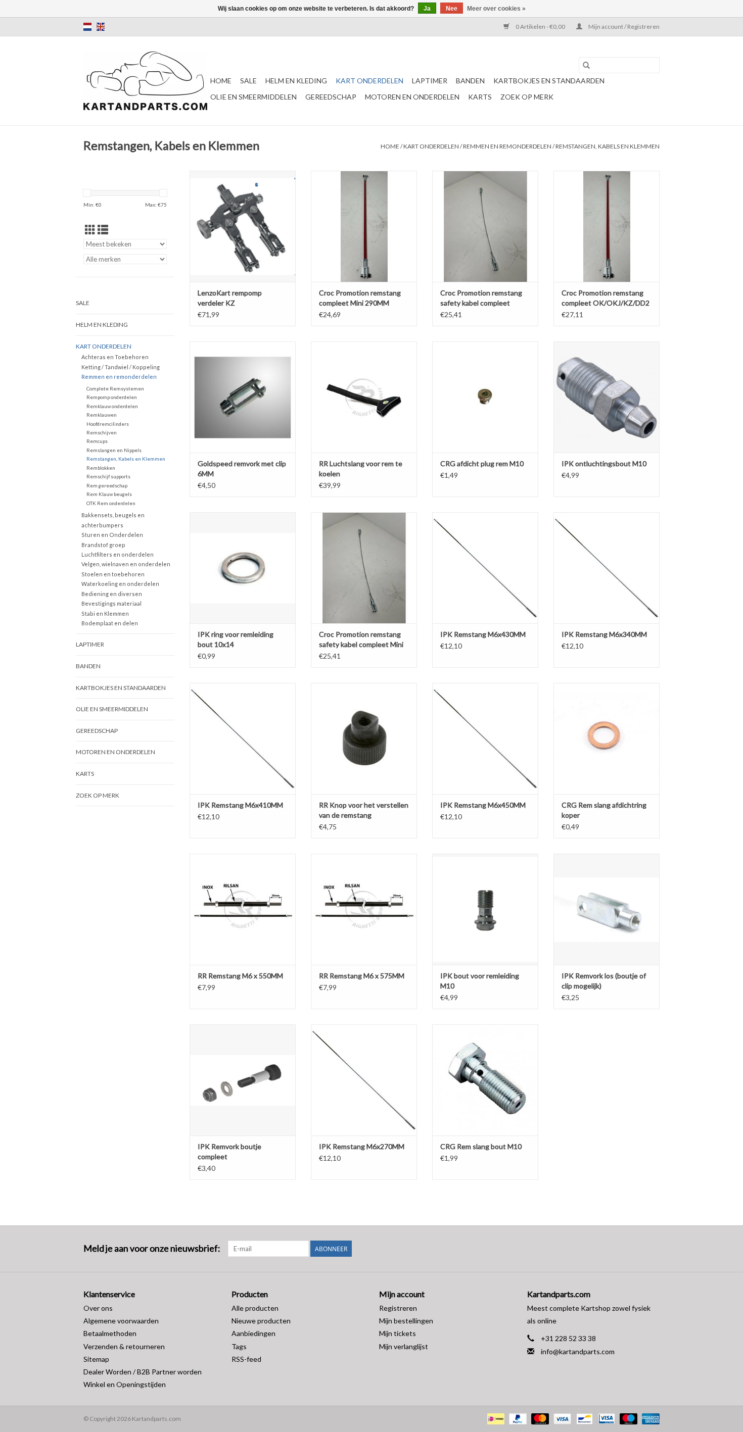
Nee (451, 8)
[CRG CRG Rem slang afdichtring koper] (606, 738)
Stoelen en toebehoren (113, 574)
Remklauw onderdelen (112, 406)
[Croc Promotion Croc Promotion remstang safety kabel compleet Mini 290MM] (364, 567)
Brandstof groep (103, 544)
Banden (470, 80)
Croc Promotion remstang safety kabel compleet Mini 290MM (361, 640)
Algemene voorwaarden (121, 1320)
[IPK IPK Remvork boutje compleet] (243, 1079)
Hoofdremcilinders (107, 424)
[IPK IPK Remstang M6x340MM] (606, 567)
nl (87, 27)
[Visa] (561, 1418)
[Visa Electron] (605, 1418)
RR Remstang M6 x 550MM (240, 975)
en (101, 27)
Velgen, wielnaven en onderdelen (125, 564)
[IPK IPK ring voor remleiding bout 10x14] (243, 567)
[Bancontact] (583, 1418)
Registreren (398, 1308)
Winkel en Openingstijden (124, 1384)
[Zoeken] (586, 65)
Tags (239, 1346)
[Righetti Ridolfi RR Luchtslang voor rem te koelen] (364, 397)
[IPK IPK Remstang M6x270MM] (364, 1079)
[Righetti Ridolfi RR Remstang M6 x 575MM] (364, 909)
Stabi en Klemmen (105, 613)
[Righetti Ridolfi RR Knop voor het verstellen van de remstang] (364, 738)
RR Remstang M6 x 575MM (361, 975)
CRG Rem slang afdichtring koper (604, 810)
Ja (427, 8)
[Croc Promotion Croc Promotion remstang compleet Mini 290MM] (364, 226)
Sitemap (96, 1359)
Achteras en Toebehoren (115, 357)
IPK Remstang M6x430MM (483, 634)
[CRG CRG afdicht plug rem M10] (485, 397)
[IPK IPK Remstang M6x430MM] (485, 567)
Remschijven (101, 432)
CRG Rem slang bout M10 (481, 1146)
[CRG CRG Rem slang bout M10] (485, 1079)
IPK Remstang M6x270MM (361, 1146)
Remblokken (100, 468)
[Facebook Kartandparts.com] (634, 1249)
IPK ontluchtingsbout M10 (604, 463)
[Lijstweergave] (103, 229)
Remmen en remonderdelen (507, 146)
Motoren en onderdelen (412, 96)
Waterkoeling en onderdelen (120, 583)
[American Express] (649, 1418)
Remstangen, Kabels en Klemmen (607, 146)
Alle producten (254, 1308)
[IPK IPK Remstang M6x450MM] (485, 738)
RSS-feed (246, 1359)
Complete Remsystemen (115, 388)
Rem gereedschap (106, 485)
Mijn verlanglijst (403, 1346)
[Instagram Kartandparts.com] (651, 1249)
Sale (248, 80)
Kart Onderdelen (369, 80)
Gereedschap (330, 96)
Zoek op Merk (526, 96)
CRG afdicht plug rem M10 (482, 463)
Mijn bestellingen (406, 1320)
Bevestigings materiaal (111, 603)
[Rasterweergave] (90, 229)
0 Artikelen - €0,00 (540, 26)
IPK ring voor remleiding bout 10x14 (235, 639)
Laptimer (429, 80)
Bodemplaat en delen (109, 623)
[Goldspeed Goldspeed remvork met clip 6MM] (243, 397)
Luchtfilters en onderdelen (117, 554)
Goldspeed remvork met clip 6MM (242, 468)
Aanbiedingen (253, 1333)
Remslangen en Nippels (114, 450)
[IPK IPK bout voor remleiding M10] (485, 909)
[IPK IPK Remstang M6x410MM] (243, 738)
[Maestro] (627, 1418)
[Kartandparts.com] (145, 81)
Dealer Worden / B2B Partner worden (142, 1371)
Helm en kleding (296, 80)
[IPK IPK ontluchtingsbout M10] (606, 397)
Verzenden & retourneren (124, 1346)
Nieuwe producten (261, 1320)
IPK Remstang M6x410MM (240, 805)
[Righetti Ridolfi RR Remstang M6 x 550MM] (243, 909)
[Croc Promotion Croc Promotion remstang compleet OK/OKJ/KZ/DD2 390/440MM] (606, 226)
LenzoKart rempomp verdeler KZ (230, 297)
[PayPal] (516, 1418)
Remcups (97, 441)
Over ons (98, 1308)
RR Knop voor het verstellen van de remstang (363, 810)
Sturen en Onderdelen (112, 534)
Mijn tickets (397, 1333)
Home (220, 80)
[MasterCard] (539, 1418)
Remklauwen (101, 415)
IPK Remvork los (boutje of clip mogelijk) (604, 980)
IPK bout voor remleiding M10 (479, 980)
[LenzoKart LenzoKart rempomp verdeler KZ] (243, 226)
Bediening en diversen (111, 593)
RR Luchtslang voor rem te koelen (360, 468)
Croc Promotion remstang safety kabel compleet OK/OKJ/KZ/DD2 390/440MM (481, 298)
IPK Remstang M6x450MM (483, 805)
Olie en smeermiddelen (253, 96)
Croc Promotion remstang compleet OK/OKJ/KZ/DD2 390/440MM (605, 298)
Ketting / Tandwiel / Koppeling (120, 367)
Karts (480, 96)
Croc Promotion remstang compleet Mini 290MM (360, 297)
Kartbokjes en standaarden (549, 80)
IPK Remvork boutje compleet (229, 1151)
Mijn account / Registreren (623, 26)
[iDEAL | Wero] (494, 1418)
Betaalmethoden (109, 1333)
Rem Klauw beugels (109, 494)
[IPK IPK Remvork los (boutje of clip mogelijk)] (606, 909)
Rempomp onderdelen (111, 397)
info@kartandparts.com (578, 1351)
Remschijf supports (108, 476)
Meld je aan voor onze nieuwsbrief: (151, 1248)
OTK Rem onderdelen (110, 503)
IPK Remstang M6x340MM (604, 634)
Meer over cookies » (496, 8)
